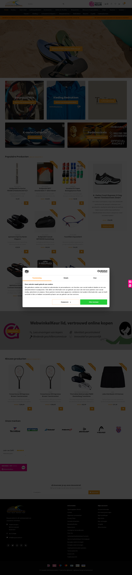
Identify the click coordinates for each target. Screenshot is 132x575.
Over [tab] (95, 278)
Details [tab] (66, 278)
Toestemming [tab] (37, 278)
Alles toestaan (93, 302)
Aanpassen (64, 302)
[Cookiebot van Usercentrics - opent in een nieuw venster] (98, 271)
